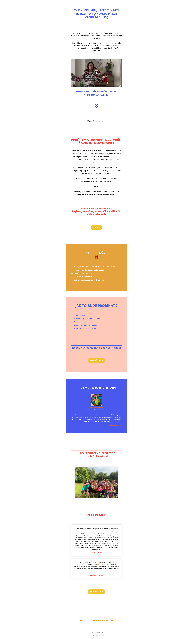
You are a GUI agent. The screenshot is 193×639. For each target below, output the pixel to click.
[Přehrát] (73, 86)
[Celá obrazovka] (120, 86)
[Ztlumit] (115, 86)
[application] (96, 73)
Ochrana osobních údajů (97, 633)
